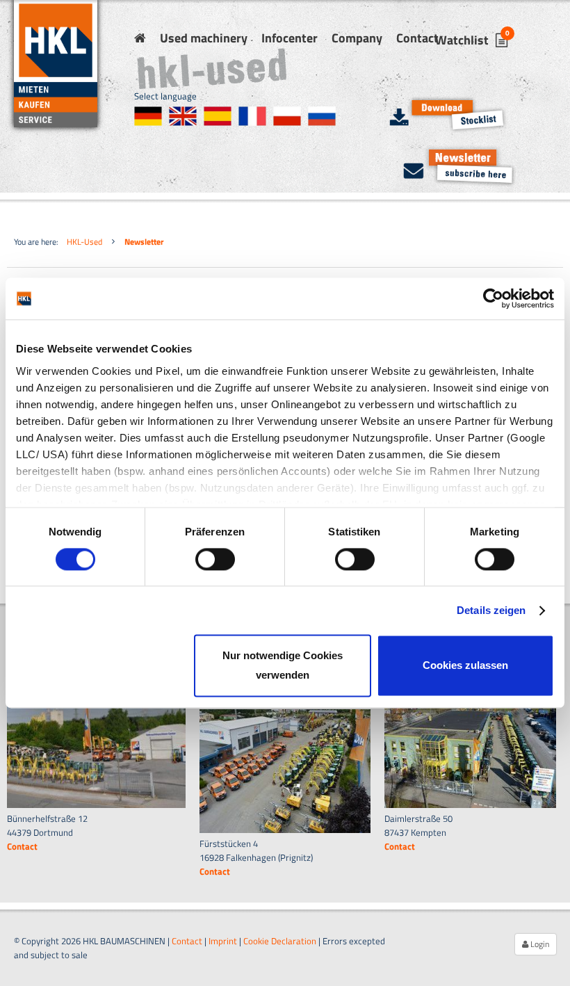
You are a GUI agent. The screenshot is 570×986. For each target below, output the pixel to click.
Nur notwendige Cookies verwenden (282, 665)
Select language (165, 96)
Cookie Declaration (279, 941)
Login (538, 944)
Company (357, 38)
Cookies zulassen (465, 666)
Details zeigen (491, 610)
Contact (417, 38)
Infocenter (289, 38)
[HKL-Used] (140, 38)
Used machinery (203, 38)
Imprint (223, 941)
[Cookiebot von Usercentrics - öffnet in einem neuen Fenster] (493, 298)
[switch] (215, 559)
